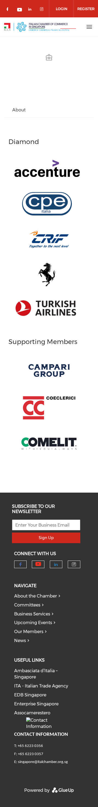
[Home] (40, 26)
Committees (27, 605)
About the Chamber (35, 596)
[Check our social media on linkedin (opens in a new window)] (31, 10)
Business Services (32, 614)
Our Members (28, 631)
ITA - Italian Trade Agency (41, 686)
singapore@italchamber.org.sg (43, 762)
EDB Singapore (30, 694)
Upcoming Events (33, 622)
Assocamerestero (32, 712)
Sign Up (46, 537)
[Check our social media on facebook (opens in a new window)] (8, 10)
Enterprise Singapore (36, 703)
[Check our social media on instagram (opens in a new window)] (43, 10)
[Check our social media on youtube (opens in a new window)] (20, 10)
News (20, 640)
